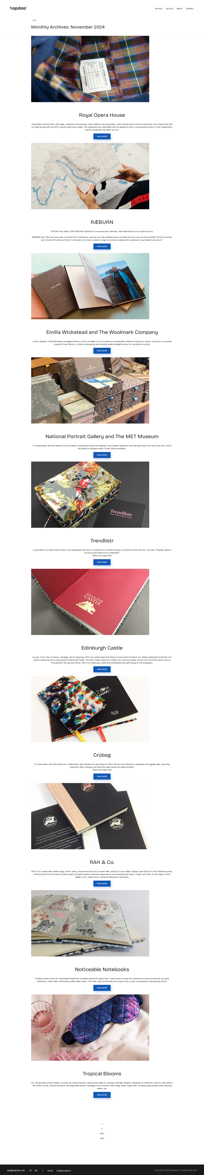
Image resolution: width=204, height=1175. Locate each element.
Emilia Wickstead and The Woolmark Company (102, 332)
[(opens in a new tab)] (102, 495)
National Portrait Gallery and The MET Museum (102, 436)
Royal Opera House (102, 115)
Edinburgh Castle (102, 648)
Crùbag (102, 755)
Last (102, 1138)
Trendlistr (102, 541)
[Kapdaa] (18, 8)
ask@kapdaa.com (16, 1170)
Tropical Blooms (102, 1074)
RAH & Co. (102, 862)
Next (102, 1133)
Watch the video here (102, 556)
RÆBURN (102, 222)
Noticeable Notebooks (102, 969)
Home (34, 20)
